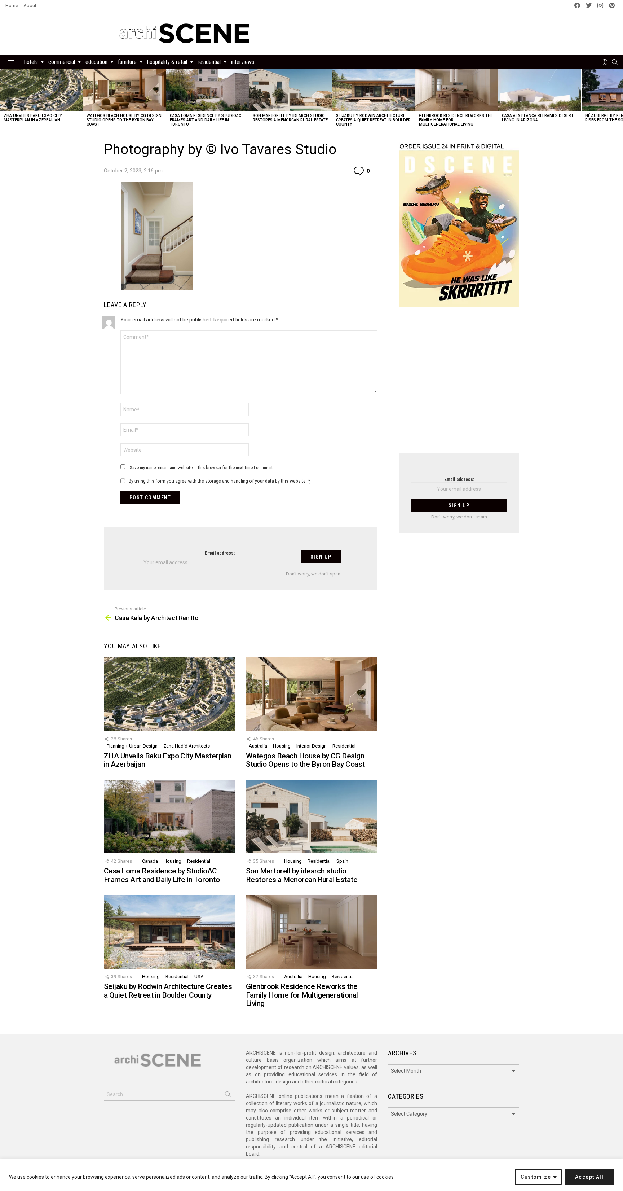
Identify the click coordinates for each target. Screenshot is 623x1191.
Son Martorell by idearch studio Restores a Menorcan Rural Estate (290, 117)
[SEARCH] (615, 62)
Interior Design (311, 746)
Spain (342, 861)
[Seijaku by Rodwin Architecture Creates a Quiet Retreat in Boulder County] (373, 90)
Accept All (589, 1177)
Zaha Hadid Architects (186, 746)
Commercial (61, 61)
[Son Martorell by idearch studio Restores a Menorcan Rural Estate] (290, 90)
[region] (311, 1175)
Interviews (242, 61)
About (29, 5)
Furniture (127, 61)
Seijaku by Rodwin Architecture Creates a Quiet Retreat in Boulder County (373, 120)
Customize (536, 1177)
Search (228, 1096)
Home (11, 5)
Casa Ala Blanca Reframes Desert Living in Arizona (538, 117)
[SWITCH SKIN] (605, 62)
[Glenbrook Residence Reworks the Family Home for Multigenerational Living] (456, 90)
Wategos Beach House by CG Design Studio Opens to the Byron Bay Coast (124, 120)
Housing (282, 746)
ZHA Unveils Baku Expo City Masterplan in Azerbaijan (33, 117)
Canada (150, 861)
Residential (209, 61)
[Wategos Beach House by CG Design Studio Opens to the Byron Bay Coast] (124, 90)
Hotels (31, 61)
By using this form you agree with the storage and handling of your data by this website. (219, 481)
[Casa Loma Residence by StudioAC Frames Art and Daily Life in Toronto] (207, 90)
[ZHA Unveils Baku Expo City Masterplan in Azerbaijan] (41, 90)
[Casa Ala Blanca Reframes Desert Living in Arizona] (539, 90)
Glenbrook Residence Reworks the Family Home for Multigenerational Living (302, 995)
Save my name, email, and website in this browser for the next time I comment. (202, 467)
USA (199, 976)
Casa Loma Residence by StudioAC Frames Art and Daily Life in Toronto (205, 120)
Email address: (220, 553)
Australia (258, 746)
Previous (3, 100)
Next (619, 100)
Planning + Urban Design (132, 746)
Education (96, 61)
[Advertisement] (459, 385)
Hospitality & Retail (167, 61)
